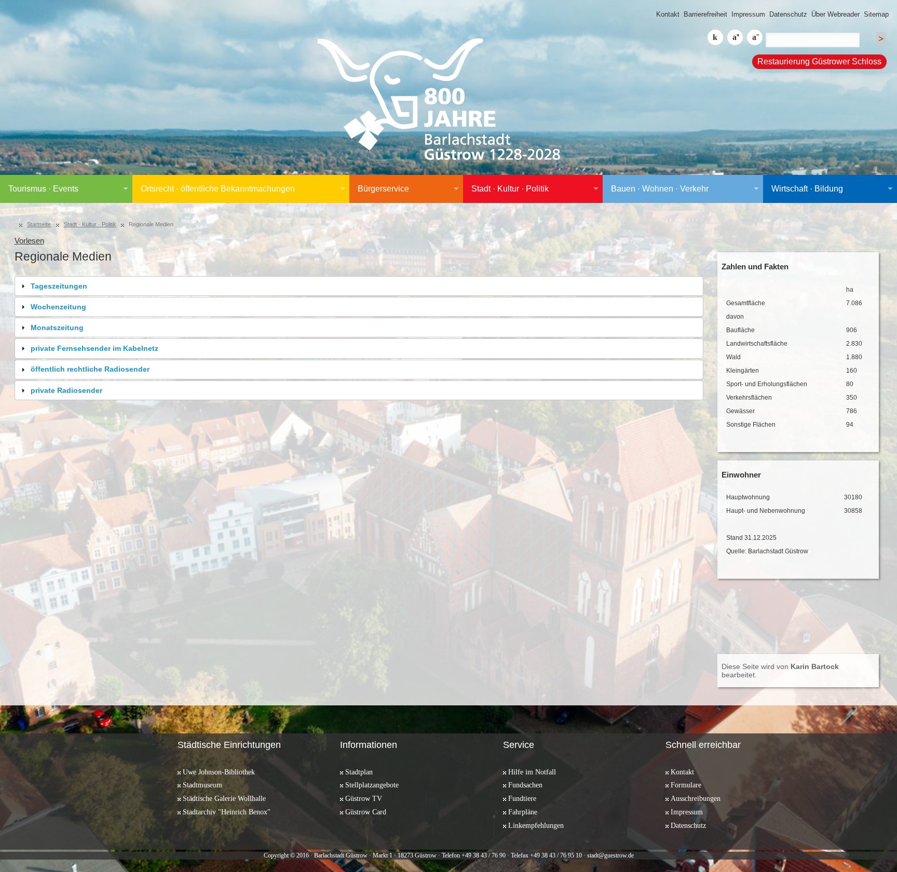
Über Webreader (835, 14)
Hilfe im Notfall (532, 772)
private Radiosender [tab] (66, 390)
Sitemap (876, 14)
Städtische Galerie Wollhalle (224, 798)
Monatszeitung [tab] (57, 327)
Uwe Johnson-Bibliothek (219, 772)
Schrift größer (735, 37)
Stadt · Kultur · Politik (510, 188)
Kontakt (667, 14)
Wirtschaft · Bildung (807, 188)
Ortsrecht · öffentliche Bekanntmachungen (218, 188)
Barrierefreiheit (705, 14)
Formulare (686, 785)
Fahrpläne (522, 812)
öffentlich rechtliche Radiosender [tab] (90, 369)
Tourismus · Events (43, 188)
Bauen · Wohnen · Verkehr (660, 188)
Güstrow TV (363, 798)
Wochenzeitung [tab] (58, 307)
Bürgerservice (383, 188)
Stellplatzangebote (372, 785)
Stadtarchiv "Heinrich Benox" (226, 812)
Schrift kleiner (755, 37)
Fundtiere (522, 798)
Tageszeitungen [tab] (59, 286)
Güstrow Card (365, 812)
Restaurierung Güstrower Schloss (819, 61)
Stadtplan (359, 772)
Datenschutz (788, 14)
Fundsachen (525, 785)
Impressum (748, 14)
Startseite (39, 224)
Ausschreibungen (696, 798)
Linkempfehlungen (536, 825)
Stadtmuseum (202, 785)
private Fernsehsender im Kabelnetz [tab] (94, 348)
